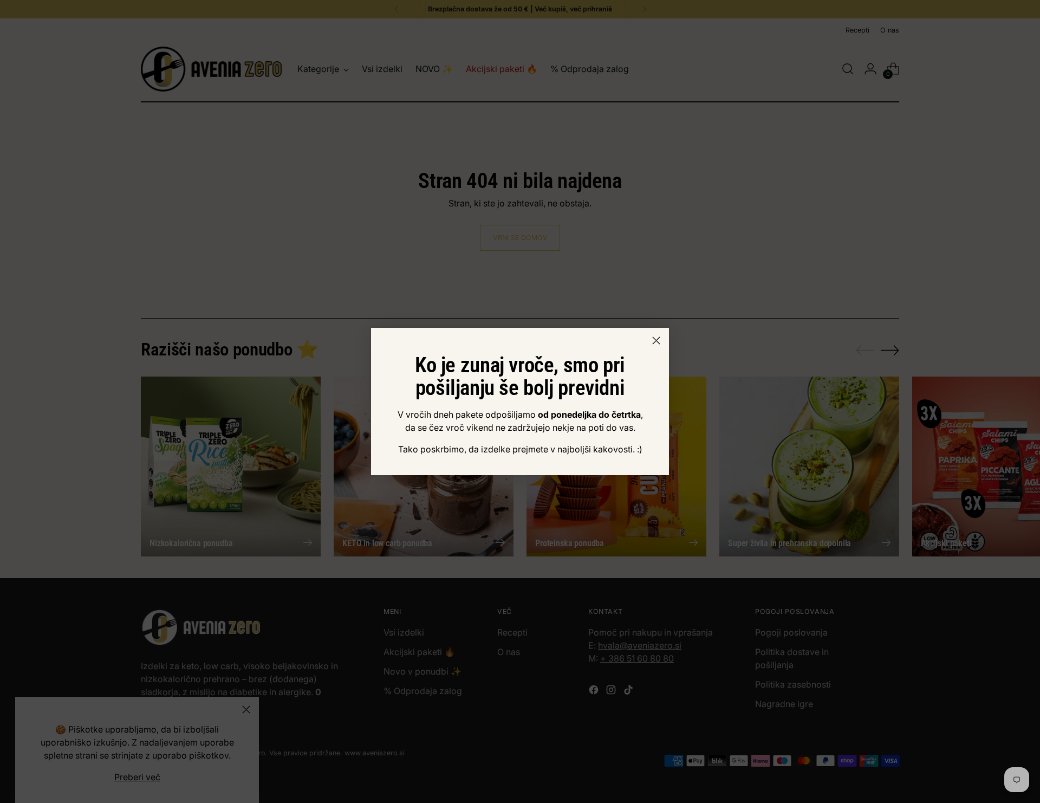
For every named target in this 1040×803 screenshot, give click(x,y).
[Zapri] (656, 340)
